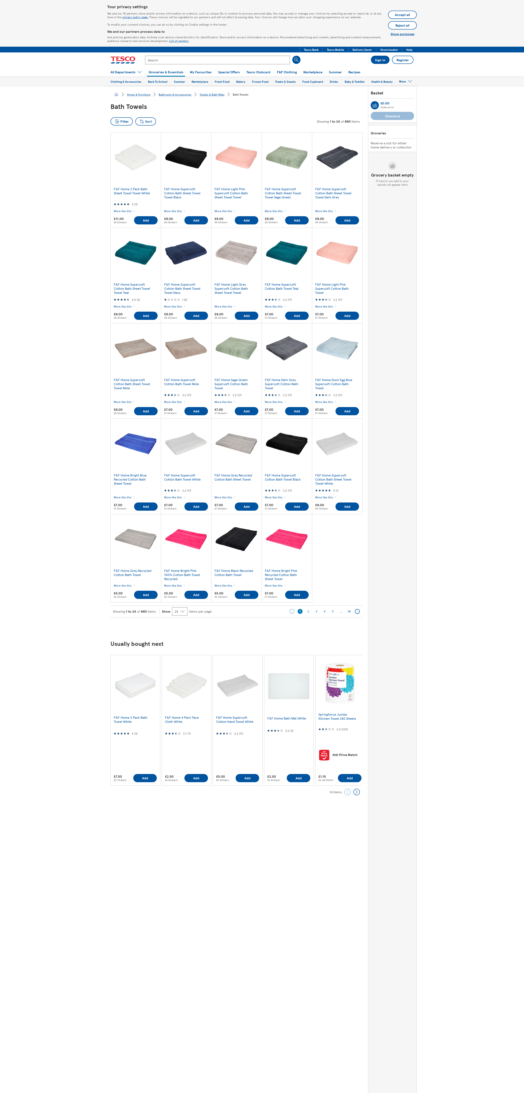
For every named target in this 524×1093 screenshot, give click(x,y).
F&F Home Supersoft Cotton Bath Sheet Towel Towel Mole (132, 383)
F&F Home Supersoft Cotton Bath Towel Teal (281, 286)
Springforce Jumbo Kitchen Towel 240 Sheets (337, 716)
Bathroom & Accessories (175, 94)
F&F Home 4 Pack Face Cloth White (182, 719)
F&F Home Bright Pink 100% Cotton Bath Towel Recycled (182, 574)
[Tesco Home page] (123, 60)
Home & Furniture (138, 94)
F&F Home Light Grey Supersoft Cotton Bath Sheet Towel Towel (231, 288)
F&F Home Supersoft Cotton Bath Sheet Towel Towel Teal (132, 288)
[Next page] (357, 611)
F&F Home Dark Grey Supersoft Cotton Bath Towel (281, 383)
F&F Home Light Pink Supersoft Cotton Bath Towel (332, 288)
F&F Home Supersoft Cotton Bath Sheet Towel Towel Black (182, 193)
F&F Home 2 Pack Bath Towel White (130, 719)
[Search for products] (296, 60)
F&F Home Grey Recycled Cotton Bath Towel (132, 572)
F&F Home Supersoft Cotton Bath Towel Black (283, 477)
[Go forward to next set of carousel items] (356, 792)
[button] (311, 49)
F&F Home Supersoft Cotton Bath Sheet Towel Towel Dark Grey (333, 193)
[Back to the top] (264, 627)
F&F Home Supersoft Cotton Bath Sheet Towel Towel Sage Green (283, 193)
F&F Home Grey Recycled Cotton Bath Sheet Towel (233, 477)
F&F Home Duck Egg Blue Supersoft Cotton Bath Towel (333, 383)
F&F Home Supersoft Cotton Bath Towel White (182, 477)
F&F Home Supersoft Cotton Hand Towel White (234, 719)
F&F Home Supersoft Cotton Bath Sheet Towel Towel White (333, 479)
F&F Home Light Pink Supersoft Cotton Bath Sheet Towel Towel (231, 193)
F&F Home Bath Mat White (286, 718)
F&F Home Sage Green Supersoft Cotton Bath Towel (231, 383)
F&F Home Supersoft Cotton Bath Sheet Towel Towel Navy (182, 288)
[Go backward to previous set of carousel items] (347, 792)
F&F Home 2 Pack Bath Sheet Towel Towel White (132, 191)
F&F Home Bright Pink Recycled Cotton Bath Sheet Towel (281, 574)
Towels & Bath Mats (212, 94)
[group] (135, 720)
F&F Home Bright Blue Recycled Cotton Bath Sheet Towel (130, 479)
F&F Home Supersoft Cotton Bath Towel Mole (181, 381)
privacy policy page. (135, 17)
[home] (116, 94)
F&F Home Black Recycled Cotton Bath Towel (234, 572)
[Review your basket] (375, 105)
